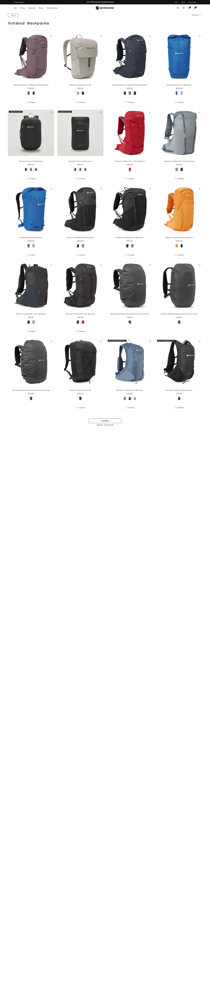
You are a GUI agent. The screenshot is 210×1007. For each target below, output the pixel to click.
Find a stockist (192, 2)
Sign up (183, 2)
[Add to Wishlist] (51, 36)
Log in (176, 2)
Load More (105, 421)
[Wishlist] (183, 8)
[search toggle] (178, 8)
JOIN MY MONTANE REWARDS (115, 2)
